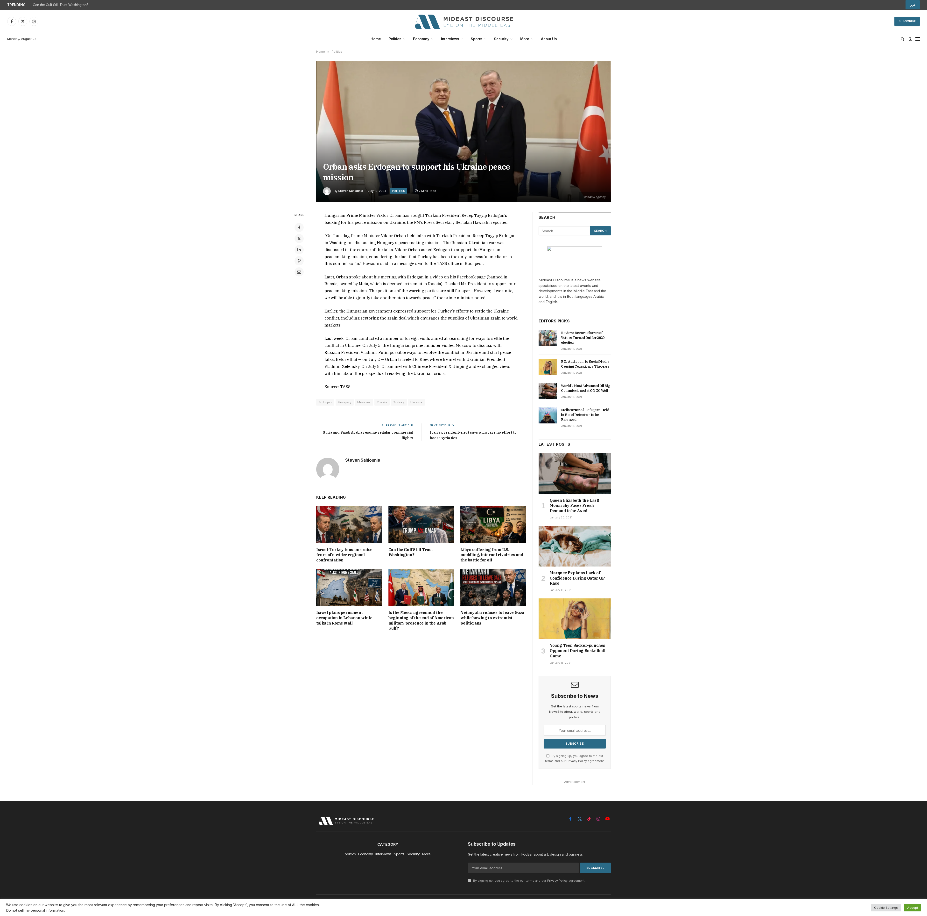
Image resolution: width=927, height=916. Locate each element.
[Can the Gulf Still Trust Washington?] (421, 524)
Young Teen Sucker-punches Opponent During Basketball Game (577, 650)
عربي (913, 5)
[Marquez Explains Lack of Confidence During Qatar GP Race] (575, 546)
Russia (382, 402)
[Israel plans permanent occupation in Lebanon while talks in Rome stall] (349, 587)
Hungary (344, 402)
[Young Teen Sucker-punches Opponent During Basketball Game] (575, 618)
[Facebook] (299, 227)
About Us (549, 39)
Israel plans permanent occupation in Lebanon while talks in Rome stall (344, 617)
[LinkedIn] (299, 249)
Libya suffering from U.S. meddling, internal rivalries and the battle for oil (491, 555)
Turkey (398, 402)
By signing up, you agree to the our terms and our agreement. (528, 880)
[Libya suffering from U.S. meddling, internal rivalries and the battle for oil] (493, 524)
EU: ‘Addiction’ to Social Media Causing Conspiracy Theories (585, 364)
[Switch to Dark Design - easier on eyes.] (910, 39)
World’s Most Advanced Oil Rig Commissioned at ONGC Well (585, 388)
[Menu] (917, 39)
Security (501, 39)
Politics (395, 39)
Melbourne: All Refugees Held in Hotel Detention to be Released (585, 415)
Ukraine (416, 402)
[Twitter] (299, 238)
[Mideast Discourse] (463, 21)
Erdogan (325, 402)
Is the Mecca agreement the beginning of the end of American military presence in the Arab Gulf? (421, 620)
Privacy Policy (577, 761)
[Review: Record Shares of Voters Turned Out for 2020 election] (548, 338)
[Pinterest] (299, 260)
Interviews (450, 39)
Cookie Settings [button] (886, 907)
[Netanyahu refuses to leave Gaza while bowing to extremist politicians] (493, 587)
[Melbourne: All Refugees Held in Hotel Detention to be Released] (548, 415)
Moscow (364, 402)
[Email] (299, 271)
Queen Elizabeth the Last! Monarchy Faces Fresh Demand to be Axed (574, 505)
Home (376, 39)
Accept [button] (912, 907)
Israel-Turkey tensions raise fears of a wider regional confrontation (344, 555)
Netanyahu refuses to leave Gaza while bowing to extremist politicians (492, 617)
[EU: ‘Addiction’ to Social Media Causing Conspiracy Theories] (548, 367)
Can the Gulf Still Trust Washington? (60, 5)
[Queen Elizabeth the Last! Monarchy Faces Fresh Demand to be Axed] (575, 473)
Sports (476, 39)
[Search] (902, 39)
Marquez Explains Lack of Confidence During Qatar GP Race (577, 578)
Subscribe (907, 21)
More (524, 39)
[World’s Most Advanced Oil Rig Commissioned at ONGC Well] (548, 391)
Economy (421, 39)
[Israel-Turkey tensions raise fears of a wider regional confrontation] (349, 524)
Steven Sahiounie (350, 191)
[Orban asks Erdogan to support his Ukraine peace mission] (463, 131)
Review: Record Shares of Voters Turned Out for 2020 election (582, 338)
